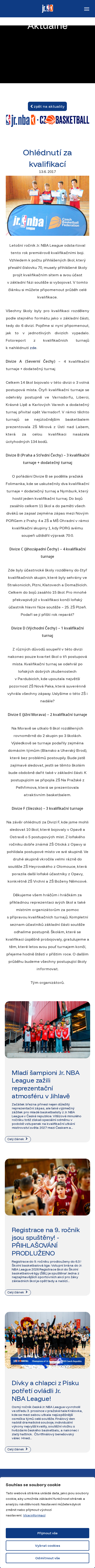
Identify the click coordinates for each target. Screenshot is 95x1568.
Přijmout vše (47, 1533)
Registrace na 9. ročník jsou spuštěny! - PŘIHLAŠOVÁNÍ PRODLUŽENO (46, 1241)
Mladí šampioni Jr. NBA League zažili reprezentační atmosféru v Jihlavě (46, 1084)
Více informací (34, 1515)
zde (33, 347)
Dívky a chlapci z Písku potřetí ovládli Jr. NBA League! (45, 1390)
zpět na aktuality (49, 106)
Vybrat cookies (47, 1545)
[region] (47, 1522)
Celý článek (16, 1139)
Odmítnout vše (47, 1558)
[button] (86, 8)
